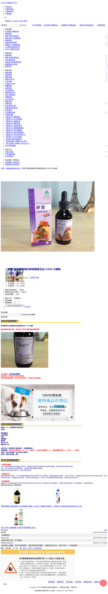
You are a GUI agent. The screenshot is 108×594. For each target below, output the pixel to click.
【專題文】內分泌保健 (13, 137)
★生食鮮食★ (10, 60)
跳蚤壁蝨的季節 (11, 42)
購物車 (9, 14)
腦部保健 (8, 101)
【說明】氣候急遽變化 (13, 139)
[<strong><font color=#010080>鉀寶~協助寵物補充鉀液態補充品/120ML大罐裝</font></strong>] (47, 263)
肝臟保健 (8, 97)
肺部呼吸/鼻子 (10, 92)
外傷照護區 (9, 114)
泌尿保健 (8, 88)
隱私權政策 (88, 582)
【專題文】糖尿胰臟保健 (14, 128)
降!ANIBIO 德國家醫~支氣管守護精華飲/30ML (18, 528)
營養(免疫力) (10, 79)
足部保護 (8, 110)
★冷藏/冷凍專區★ (51, 25)
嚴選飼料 (8, 55)
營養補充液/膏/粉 (11, 108)
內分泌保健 (9, 99)
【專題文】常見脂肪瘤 (13, 119)
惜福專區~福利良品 (12, 162)
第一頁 (22, 548)
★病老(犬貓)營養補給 (13, 62)
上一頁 (27, 548)
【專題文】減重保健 (12, 121)
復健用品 (8, 40)
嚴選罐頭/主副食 (11, 64)
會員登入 (8, 21)
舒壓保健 (8, 103)
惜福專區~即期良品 (12, 164)
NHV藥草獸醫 (10, 145)
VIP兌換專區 (37, 25)
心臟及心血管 (10, 83)
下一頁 (33, 548)
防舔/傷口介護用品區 (13, 38)
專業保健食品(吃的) (13, 168)
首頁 (2, 168)
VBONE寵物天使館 (12, 49)
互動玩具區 (9, 152)
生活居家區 (9, 156)
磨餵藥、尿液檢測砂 (12, 45)
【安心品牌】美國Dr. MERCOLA (17, 143)
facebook (16, 21)
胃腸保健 (8, 75)
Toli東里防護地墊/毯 (12, 47)
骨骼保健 (8, 72)
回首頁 (9, 7)
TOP (105, 530)
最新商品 (10, 9)
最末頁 (38, 548)
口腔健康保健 (10, 112)
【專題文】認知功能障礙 (14, 132)
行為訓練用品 (10, 154)
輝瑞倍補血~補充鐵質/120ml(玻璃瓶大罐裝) (17, 506)
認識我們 (51, 582)
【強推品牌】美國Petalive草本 (16, 141)
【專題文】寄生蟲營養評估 (15, 134)
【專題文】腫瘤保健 (12, 117)
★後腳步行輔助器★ (68, 25)
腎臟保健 (8, 86)
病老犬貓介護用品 (12, 36)
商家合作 (97, 582)
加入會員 (23, 21)
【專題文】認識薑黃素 (13, 126)
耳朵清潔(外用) (10, 106)
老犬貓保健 (9, 90)
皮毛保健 (8, 81)
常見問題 (78, 582)
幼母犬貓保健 (10, 95)
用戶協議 (69, 582)
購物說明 (10, 11)
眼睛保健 (8, 77)
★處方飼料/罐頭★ (86, 25)
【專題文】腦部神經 (12, 123)
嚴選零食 (8, 66)
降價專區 (8, 34)
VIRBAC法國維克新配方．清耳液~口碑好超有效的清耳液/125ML (58, 506)
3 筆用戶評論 (34, 277)
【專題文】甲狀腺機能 (13, 130)
